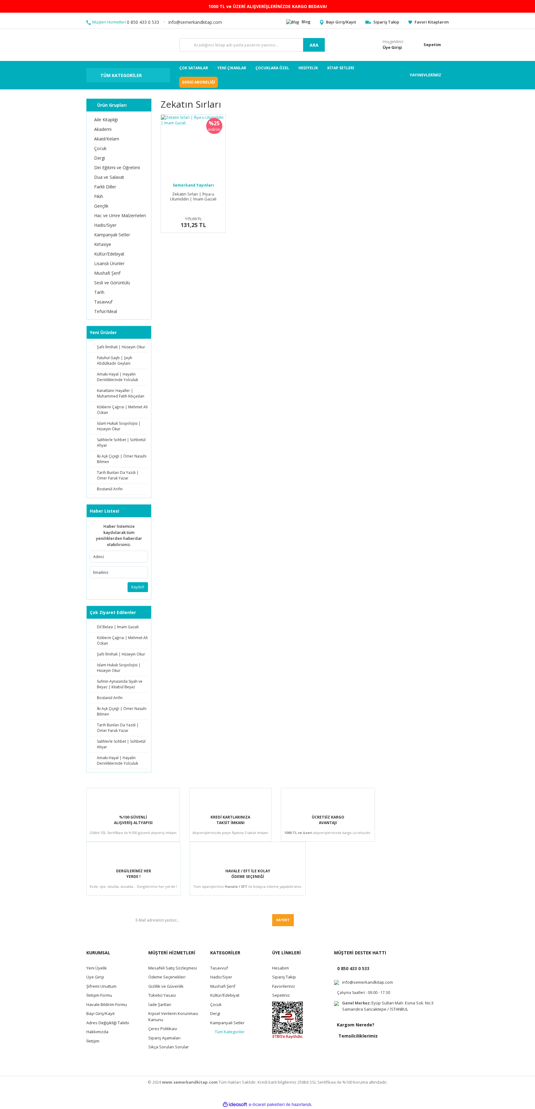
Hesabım (280, 968)
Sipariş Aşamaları (164, 1038)
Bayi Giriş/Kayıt (100, 1013)
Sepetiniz (281, 995)
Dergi (215, 1013)
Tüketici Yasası (162, 995)
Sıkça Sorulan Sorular (168, 1047)
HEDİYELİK (308, 68)
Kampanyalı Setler (227, 1022)
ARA (314, 45)
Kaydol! (137, 587)
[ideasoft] (235, 1104)
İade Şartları (159, 1004)
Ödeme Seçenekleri (166, 977)
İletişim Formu (99, 995)
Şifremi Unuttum (101, 986)
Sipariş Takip (284, 977)
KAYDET (283, 920)
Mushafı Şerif (222, 986)
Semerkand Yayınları (193, 185)
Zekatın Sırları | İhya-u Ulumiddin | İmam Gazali (193, 196)
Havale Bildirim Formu (106, 1004)
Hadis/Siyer (221, 977)
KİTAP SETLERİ (340, 68)
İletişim (92, 1041)
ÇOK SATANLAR (193, 68)
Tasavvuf (219, 968)
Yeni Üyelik (96, 968)
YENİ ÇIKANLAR (231, 68)
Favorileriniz (283, 986)
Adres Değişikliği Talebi (107, 1022)
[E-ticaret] (267, 1104)
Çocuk (216, 1004)
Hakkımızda (97, 1031)
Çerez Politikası (162, 1028)
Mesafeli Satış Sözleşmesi (172, 968)
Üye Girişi (95, 977)
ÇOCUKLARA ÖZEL (272, 68)
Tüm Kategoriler (230, 1031)
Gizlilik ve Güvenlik (166, 986)
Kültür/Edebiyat (224, 995)
